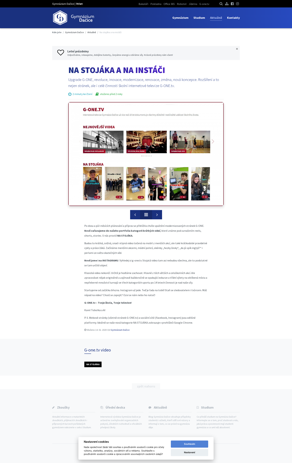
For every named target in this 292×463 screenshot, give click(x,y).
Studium (199, 18)
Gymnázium (180, 18)
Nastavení (189, 452)
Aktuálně (216, 18)
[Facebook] (232, 4)
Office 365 (169, 4)
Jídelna (193, 4)
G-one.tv (204, 4)
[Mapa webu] (226, 4)
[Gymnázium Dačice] (73, 18)
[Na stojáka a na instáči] (146, 154)
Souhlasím (189, 444)
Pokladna (155, 4)
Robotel (182, 4)
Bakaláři (143, 4)
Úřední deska (115, 407)
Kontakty (233, 18)
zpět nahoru (146, 386)
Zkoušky (63, 407)
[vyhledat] (221, 4)
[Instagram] (237, 4)
